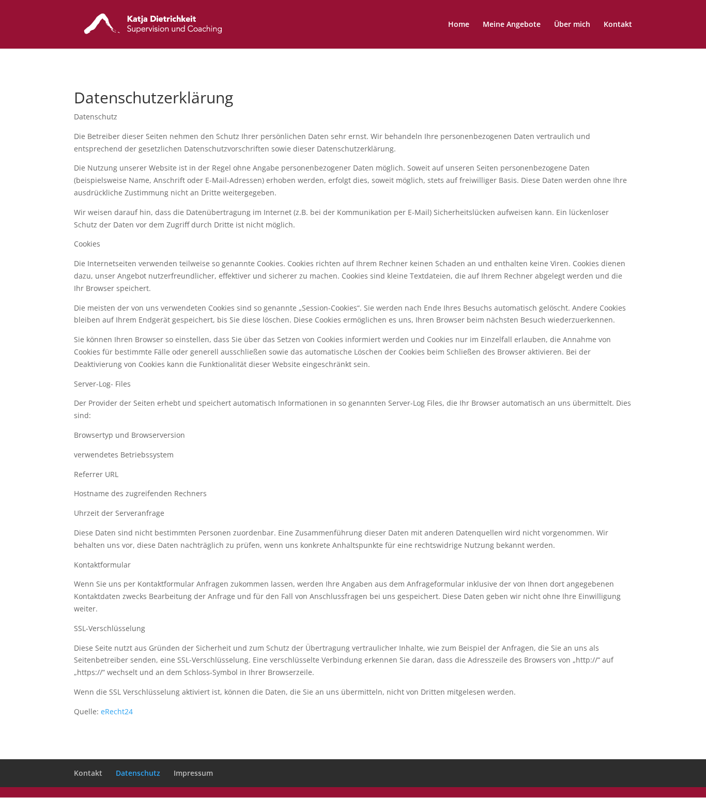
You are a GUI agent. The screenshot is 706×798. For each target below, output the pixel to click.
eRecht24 (117, 711)
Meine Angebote (512, 25)
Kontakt (618, 25)
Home (458, 25)
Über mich (572, 25)
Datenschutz (138, 773)
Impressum (193, 773)
